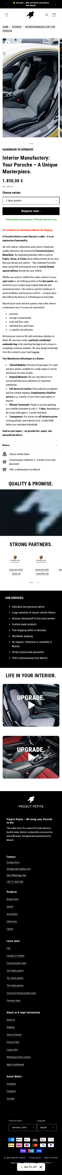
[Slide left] (23, 143)
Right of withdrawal (15, 1064)
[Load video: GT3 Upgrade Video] (31, 705)
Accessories (12, 914)
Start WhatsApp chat (16, 875)
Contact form (13, 862)
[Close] (41, 1167)
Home (5, 26)
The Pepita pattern (15, 970)
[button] (6, 15)
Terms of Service (14, 1034)
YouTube (11, 1098)
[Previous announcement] (6, 4)
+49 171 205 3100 (15, 881)
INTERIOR (16, 26)
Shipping (11, 1027)
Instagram (11, 1083)
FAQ (8, 948)
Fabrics (10, 929)
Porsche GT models (15, 955)
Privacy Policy (13, 1042)
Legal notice (12, 1049)
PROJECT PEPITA (18, 1158)
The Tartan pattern (15, 978)
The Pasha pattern (15, 985)
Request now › (31, 211)
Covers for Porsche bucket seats (21, 993)
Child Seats (12, 921)
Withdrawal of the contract (19, 1057)
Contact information (46, 1163)
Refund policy (29, 1163)
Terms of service (51, 1158)
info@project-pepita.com (19, 868)
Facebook (11, 1091)
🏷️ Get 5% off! (28, 1167)
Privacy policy (35, 1158)
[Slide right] (38, 143)
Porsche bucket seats (16, 963)
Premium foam (13, 1000)
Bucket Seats (13, 899)
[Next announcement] (56, 4)
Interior (10, 906)
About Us (11, 1019)
